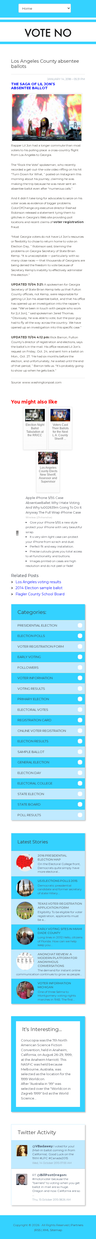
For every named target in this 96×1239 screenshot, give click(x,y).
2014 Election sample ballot (39, 588)
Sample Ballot (30, 752)
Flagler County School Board (40, 594)
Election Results (32, 741)
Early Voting (29, 657)
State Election (30, 794)
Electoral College (34, 783)
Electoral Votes (32, 710)
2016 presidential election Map (52, 857)
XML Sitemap (52, 1230)
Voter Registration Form (40, 646)
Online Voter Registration (41, 731)
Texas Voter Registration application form (60, 905)
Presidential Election (37, 625)
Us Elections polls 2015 (57, 881)
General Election (33, 762)
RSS (38, 1230)
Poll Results (29, 815)
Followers (28, 667)
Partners (77, 1225)
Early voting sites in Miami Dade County (60, 931)
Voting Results (31, 689)
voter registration (68, 222)
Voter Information (35, 678)
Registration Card (34, 720)
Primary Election (33, 699)
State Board (29, 804)
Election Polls (31, 636)
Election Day (29, 773)
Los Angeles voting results (38, 582)
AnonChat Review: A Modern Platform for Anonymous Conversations (57, 960)
